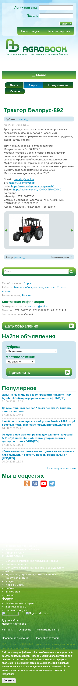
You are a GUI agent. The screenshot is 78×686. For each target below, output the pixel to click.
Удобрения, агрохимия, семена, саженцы (31, 574)
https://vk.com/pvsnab (22, 182)
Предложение (58, 85)
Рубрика (13, 346)
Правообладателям (47, 637)
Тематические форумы (19, 603)
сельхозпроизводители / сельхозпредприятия (33, 525)
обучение (11, 521)
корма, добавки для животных (24, 514)
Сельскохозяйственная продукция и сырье (31, 560)
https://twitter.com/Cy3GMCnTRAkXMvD (37, 189)
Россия (26, 295)
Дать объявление (21, 326)
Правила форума (16, 609)
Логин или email (26, 7)
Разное (15, 91)
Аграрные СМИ (14, 552)
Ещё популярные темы (61, 467)
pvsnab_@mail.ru (23, 179)
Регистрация (30, 31)
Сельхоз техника (15, 564)
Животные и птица (17, 577)
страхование (13, 538)
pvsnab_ (23, 119)
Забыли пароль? (58, 31)
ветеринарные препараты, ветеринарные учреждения (39, 508)
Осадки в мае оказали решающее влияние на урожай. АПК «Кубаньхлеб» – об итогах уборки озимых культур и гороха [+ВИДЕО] (38, 438)
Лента (14, 85)
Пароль (32, 15)
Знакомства (12, 591)
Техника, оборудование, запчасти (34, 287)
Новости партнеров (14, 623)
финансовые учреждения (21, 545)
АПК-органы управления (20, 504)
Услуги (9, 581)
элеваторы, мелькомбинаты (22, 549)
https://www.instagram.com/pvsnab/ (32, 186)
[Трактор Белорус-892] (29, 216)
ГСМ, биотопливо (16, 511)
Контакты (7, 629)
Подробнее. (8, 674)
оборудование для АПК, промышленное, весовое (36, 518)
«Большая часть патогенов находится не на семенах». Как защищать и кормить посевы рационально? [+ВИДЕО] (38, 455)
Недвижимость (14, 584)
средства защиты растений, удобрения (29, 535)
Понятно (9, 680)
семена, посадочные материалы (25, 532)
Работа (9, 588)
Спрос (33, 85)
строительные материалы (21, 542)
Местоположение (20, 357)
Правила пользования (15, 637)
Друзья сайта (10, 620)
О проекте (25, 629)
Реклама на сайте (48, 629)
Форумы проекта (15, 606)
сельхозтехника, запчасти (21, 528)
